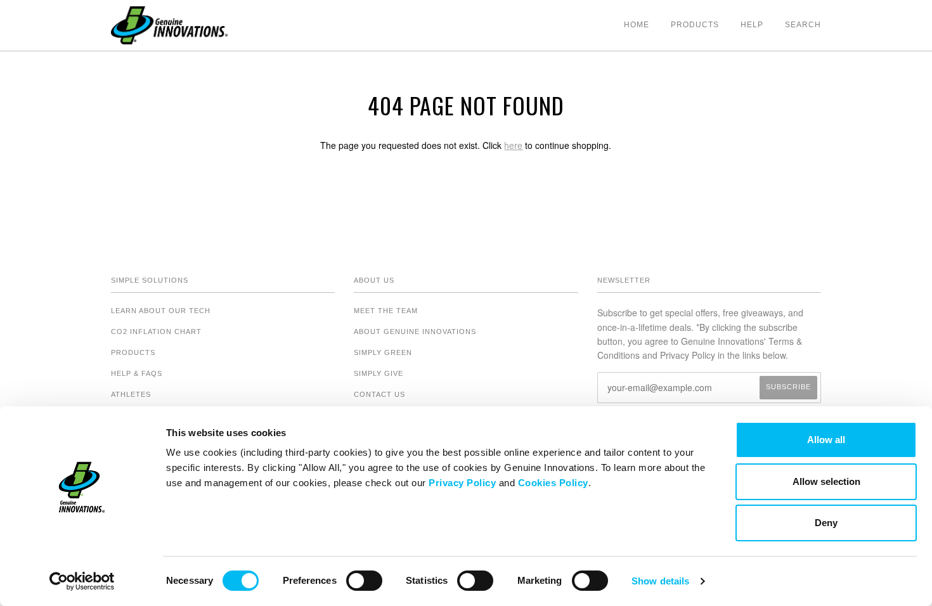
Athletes (131, 394)
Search (803, 24)
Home (636, 24)
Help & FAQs (136, 373)
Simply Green (383, 352)
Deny (826, 522)
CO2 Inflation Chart (156, 331)
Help (752, 24)
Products (695, 24)
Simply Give (378, 373)
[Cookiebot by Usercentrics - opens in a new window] (82, 581)
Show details (660, 581)
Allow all (826, 439)
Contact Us (379, 394)
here (513, 145)
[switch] (364, 581)
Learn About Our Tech (160, 310)
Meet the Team (386, 310)
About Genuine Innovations (415, 331)
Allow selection (826, 481)
